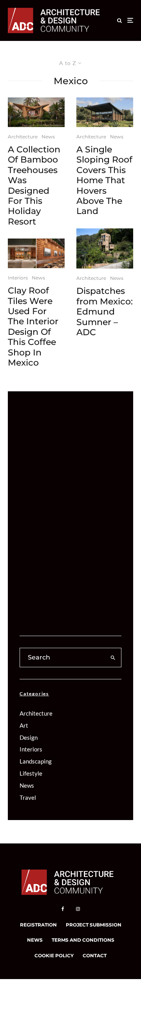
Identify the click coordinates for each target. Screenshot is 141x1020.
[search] (113, 657)
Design (29, 737)
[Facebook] (63, 909)
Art (24, 725)
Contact (95, 955)
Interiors (18, 278)
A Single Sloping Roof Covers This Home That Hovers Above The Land (104, 180)
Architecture (23, 137)
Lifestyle (31, 773)
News (48, 137)
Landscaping (36, 761)
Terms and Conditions (83, 940)
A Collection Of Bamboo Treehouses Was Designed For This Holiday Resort (34, 186)
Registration (38, 925)
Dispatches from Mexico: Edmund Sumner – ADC (104, 312)
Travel (28, 797)
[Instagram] (78, 909)
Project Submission (93, 925)
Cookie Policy (54, 955)
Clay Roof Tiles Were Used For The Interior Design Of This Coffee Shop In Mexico (33, 327)
